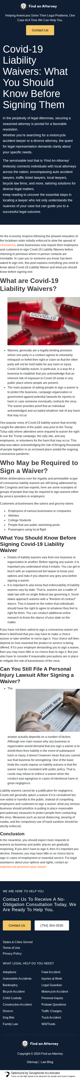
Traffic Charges (51, 1011)
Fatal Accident (50, 972)
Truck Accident (51, 1017)
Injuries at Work (51, 978)
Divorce (8, 1011)
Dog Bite (8, 1017)
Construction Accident (17, 1004)
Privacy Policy (12, 953)
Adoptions (9, 972)
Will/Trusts (48, 1024)
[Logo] (38, 6)
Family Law (10, 1024)
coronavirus (7, 245)
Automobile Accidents (17, 978)
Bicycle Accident (14, 991)
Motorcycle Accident (54, 991)
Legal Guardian (51, 985)
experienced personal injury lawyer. (23, 866)
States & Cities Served (18, 942)
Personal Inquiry (52, 998)
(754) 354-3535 (51, 925)
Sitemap (32, 1062)
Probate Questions (53, 1004)
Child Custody (12, 998)
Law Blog (47, 1062)
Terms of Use (11, 947)
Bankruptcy (10, 985)
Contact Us (40, 30)
